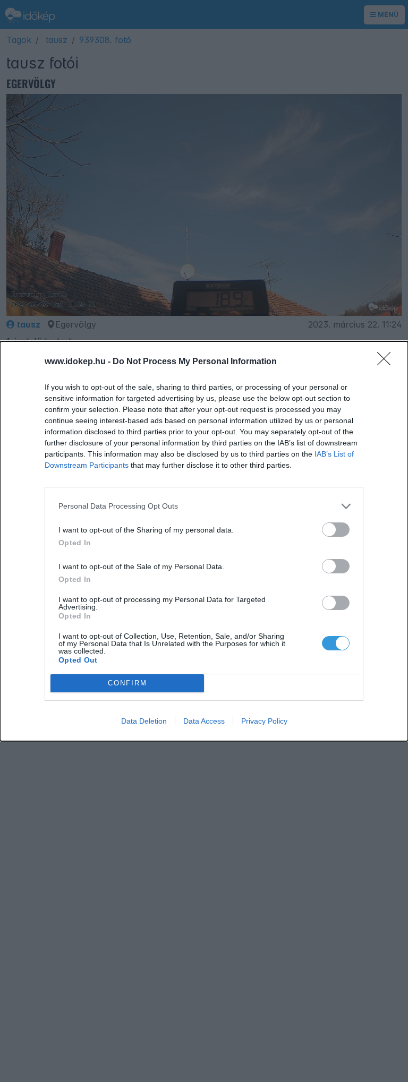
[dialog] (204, 541)
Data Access (204, 721)
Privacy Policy (264, 721)
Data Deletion (144, 721)
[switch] (336, 529)
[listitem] (204, 506)
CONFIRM (127, 683)
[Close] (387, 362)
